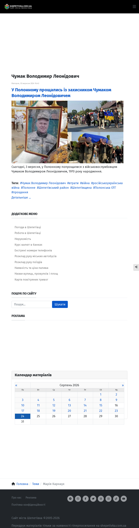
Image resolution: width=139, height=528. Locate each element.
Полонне (29, 188)
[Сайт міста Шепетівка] (18, 6)
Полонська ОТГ (105, 188)
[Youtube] (124, 499)
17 (22, 411)
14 (85, 405)
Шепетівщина (82, 188)
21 (85, 411)
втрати (74, 183)
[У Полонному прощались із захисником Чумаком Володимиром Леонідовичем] (67, 132)
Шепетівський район (53, 188)
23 (116, 411)
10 (22, 405)
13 (69, 405)
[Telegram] (70, 499)
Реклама (31, 497)
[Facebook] (86, 499)
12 (53, 405)
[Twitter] (93, 499)
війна (86, 183)
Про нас (17, 497)
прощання (20, 192)
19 (53, 411)
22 (100, 411)
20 (69, 411)
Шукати (60, 304)
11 (38, 405)
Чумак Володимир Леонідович (44, 183)
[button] (134, 6)
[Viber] (78, 499)
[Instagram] (108, 499)
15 (100, 405)
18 (38, 411)
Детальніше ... (21, 197)
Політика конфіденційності (28, 504)
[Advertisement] (69, 37)
